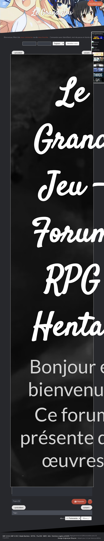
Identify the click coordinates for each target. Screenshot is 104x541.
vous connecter (26, 37)
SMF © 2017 (15, 536)
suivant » (87, 53)
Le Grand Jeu (52, 12)
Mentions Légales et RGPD (60, 536)
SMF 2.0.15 (6, 536)
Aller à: (62, 518)
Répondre (80, 501)
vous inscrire (43, 37)
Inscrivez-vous (95, 4)
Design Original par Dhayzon (67, 538)
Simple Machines (24, 536)
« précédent (18, 53)
